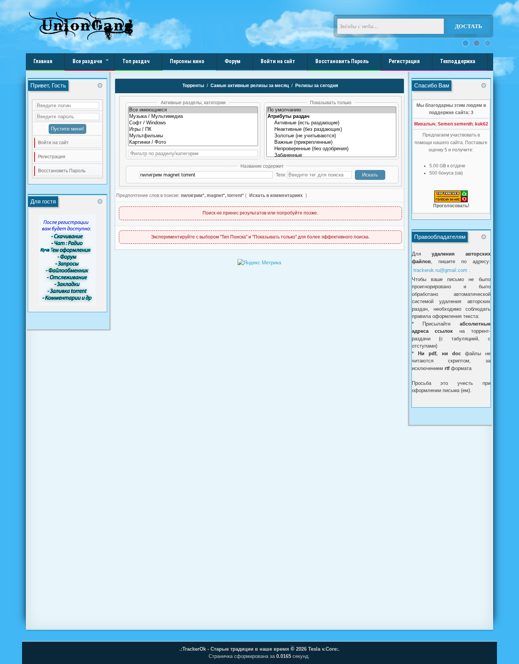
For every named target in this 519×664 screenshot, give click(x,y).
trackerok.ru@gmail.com (440, 270)
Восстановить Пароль (61, 170)
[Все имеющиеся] (193, 110)
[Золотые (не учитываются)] (331, 136)
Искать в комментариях (276, 195)
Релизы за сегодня (316, 85)
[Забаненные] (331, 155)
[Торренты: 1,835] (193, 116)
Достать (468, 26)
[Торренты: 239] (193, 136)
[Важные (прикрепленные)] (331, 142)
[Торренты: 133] (193, 123)
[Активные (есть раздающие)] (331, 123)
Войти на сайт (53, 142)
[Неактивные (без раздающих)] (331, 129)
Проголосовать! (451, 205)
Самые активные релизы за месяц (249, 85)
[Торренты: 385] (193, 129)
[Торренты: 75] (193, 142)
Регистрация (51, 156)
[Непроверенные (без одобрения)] (331, 149)
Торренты (193, 85)
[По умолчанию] (331, 110)
